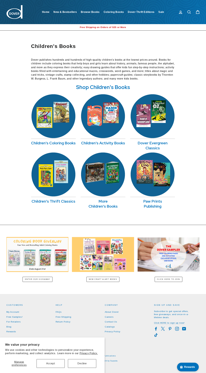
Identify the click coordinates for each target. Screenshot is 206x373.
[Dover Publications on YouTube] (184, 329)
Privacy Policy (112, 331)
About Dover (112, 312)
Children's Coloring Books (53, 142)
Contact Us (111, 322)
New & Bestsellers (65, 12)
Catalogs (110, 327)
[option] (103, 27)
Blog (8, 327)
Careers (109, 317)
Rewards (11, 331)
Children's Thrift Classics (53, 201)
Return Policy (63, 322)
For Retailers (13, 322)
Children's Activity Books (103, 142)
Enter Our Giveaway (37, 279)
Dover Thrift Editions (141, 12)
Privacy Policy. (89, 353)
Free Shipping (63, 317)
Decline (82, 363)
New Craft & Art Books (103, 279)
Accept (50, 363)
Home (46, 12)
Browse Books (90, 12)
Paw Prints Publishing (152, 204)
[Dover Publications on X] (163, 329)
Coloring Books (114, 12)
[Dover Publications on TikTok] (156, 335)
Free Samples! (14, 317)
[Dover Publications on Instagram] (177, 329)
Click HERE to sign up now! (169, 323)
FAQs (59, 312)
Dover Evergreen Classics (153, 145)
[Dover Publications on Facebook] (156, 329)
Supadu (114, 361)
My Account (12, 312)
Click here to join (168, 279)
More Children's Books (103, 204)
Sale (161, 12)
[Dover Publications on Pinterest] (170, 329)
